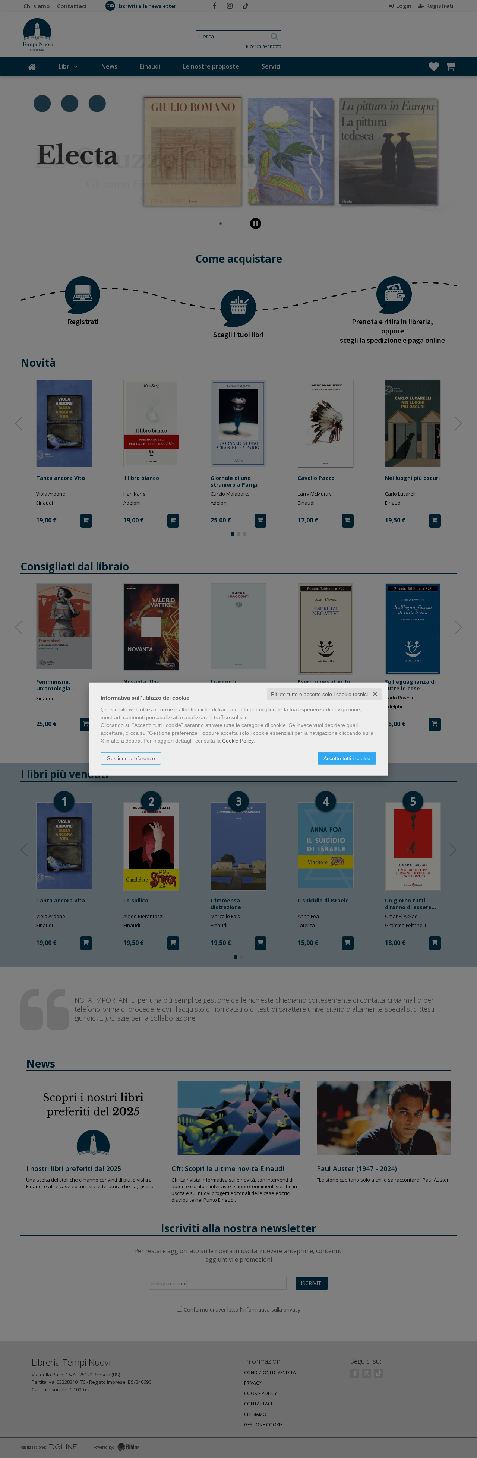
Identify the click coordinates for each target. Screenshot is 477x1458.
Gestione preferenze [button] (131, 758)
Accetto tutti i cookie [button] (346, 758)
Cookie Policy (237, 741)
